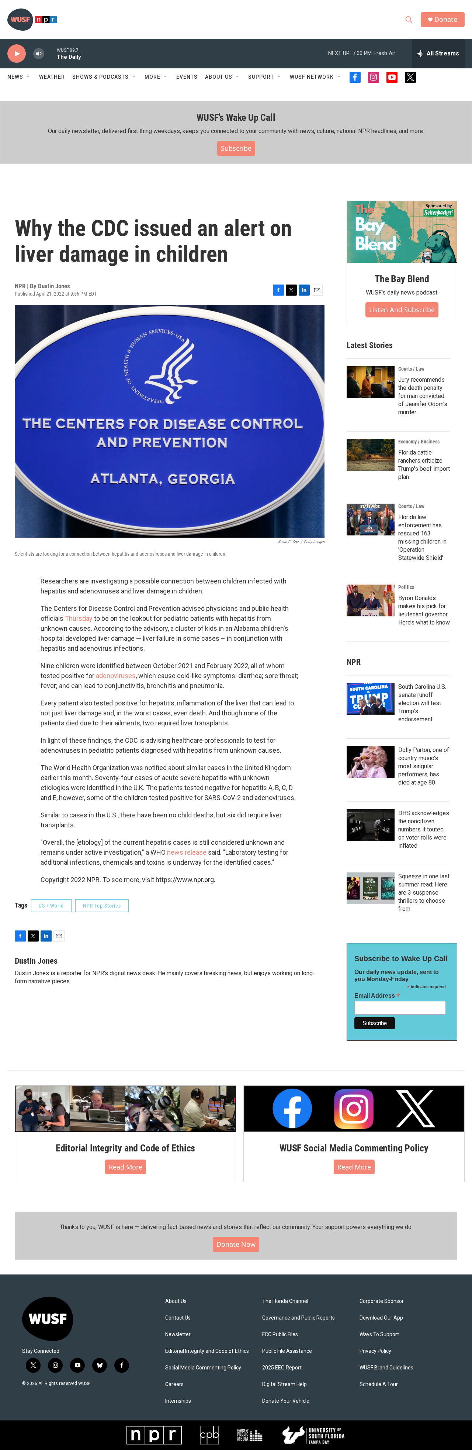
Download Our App (381, 1318)
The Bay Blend (402, 279)
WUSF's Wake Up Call (236, 117)
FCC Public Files (280, 1334)
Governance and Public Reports (298, 1318)
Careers (174, 1384)
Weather (52, 77)
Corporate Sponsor (382, 1301)
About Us (176, 1301)
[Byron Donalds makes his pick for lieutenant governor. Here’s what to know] (371, 600)
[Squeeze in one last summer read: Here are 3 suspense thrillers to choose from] (371, 888)
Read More (125, 1167)
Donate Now (236, 1244)
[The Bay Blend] (402, 232)
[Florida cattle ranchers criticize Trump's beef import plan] (371, 455)
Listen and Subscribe (402, 309)
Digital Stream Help (284, 1384)
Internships (178, 1401)
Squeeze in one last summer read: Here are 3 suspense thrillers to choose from (424, 892)
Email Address (377, 995)
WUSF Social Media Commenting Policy (354, 1148)
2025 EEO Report (282, 1368)
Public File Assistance (287, 1351)
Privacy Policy (375, 1351)
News (15, 77)
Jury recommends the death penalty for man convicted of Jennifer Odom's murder (422, 396)
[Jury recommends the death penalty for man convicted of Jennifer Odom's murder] (371, 382)
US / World (51, 906)
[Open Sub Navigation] (29, 77)
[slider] (50, 53)
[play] (16, 54)
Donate (445, 19)
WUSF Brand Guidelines (386, 1368)
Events (187, 77)
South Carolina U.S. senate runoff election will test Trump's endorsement (422, 703)
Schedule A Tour (379, 1384)
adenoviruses (116, 676)
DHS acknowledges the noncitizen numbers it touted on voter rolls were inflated (423, 829)
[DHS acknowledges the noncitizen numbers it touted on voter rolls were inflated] (371, 825)
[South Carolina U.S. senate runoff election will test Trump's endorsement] (371, 699)
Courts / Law (411, 369)
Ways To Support (379, 1334)
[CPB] (209, 1435)
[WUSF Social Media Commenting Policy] (354, 1108)
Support (261, 77)
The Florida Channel (285, 1301)
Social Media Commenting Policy (203, 1368)
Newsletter (178, 1334)
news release (186, 852)
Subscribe (236, 148)
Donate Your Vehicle (285, 1401)
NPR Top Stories (102, 906)
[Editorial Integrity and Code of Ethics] (125, 1108)
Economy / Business (419, 442)
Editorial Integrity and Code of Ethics (125, 1148)
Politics (406, 587)
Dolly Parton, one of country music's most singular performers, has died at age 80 (423, 766)
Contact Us (178, 1318)
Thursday (79, 618)
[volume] (38, 53)
